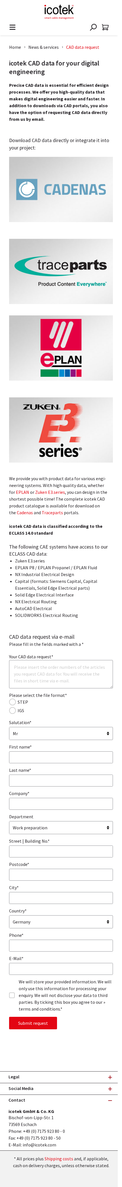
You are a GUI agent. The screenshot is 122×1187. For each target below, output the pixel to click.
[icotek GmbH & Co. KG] (59, 12)
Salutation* (20, 722)
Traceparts (52, 512)
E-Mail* (16, 958)
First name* (20, 747)
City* (14, 887)
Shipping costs (59, 1158)
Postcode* (19, 864)
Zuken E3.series (50, 492)
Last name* (20, 770)
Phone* (16, 935)
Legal (14, 1077)
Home (15, 47)
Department (21, 816)
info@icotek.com (39, 1145)
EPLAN (22, 492)
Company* (19, 793)
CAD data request (82, 47)
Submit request (33, 1023)
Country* (18, 911)
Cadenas (25, 512)
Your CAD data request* (31, 656)
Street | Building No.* (29, 841)
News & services (43, 47)
